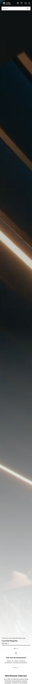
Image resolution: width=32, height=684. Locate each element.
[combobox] (16, 8)
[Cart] (25, 3)
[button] (14, 648)
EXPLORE (4, 643)
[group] (16, 325)
